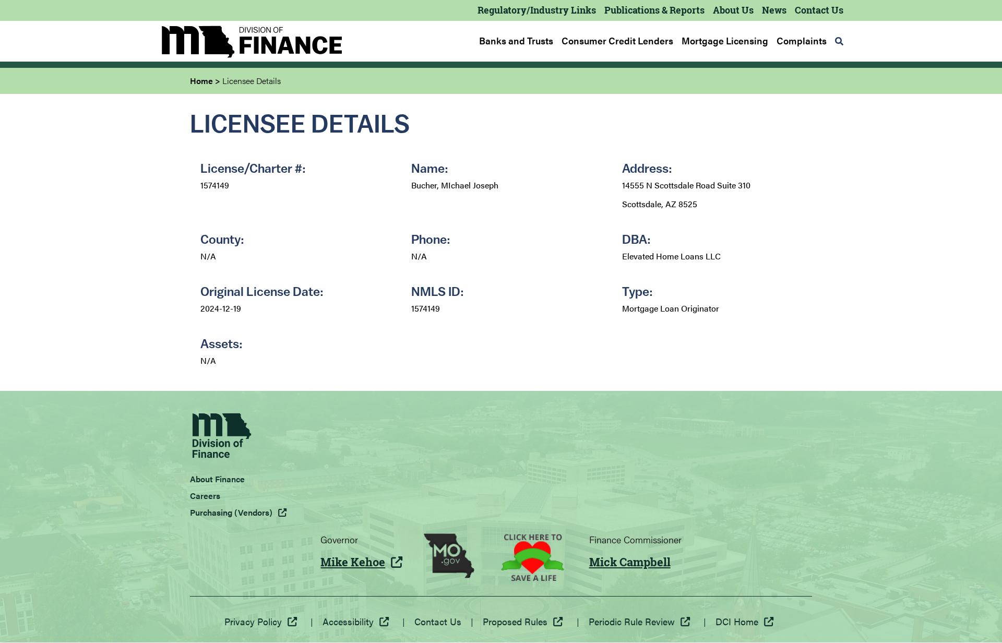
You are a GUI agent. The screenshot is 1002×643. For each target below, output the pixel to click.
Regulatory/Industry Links (537, 10)
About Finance (217, 479)
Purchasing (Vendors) (231, 512)
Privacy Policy (253, 621)
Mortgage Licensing (725, 40)
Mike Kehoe (352, 562)
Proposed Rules (515, 621)
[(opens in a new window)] (449, 557)
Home (201, 81)
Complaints (802, 40)
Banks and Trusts (516, 40)
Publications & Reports (654, 10)
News (774, 10)
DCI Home (736, 621)
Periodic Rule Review (632, 621)
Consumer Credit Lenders (617, 40)
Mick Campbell (630, 562)
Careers (205, 496)
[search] (839, 41)
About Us (733, 10)
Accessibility (348, 621)
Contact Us (819, 10)
